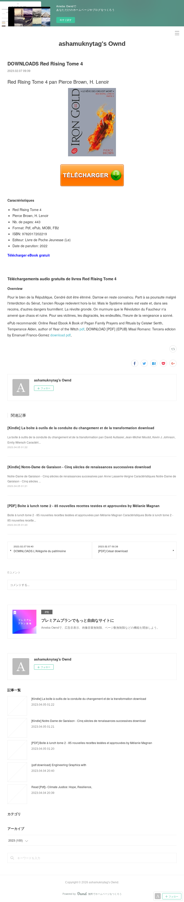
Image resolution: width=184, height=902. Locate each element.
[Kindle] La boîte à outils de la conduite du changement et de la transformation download (80, 427)
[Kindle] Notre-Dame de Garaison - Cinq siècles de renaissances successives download (79, 466)
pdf (82, 329)
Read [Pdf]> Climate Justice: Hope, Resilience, (61, 787)
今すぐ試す (66, 20)
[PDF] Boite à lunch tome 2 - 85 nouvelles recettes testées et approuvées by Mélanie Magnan (83, 505)
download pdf (60, 335)
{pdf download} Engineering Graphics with (58, 765)
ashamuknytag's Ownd (92, 43)
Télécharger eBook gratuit (28, 255)
